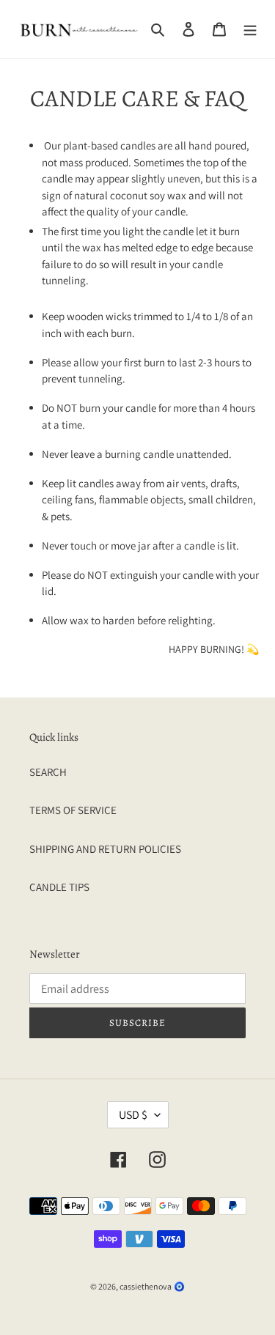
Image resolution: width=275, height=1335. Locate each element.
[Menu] (250, 29)
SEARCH (48, 772)
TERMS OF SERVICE (73, 810)
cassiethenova (146, 1286)
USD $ (133, 1115)
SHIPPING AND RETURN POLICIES (105, 849)
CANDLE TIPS (59, 887)
